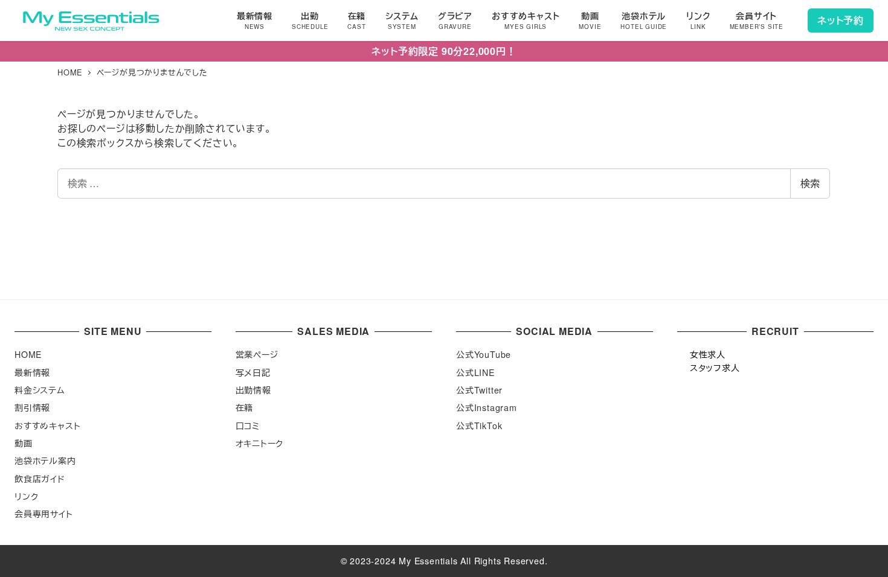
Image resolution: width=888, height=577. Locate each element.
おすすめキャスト (47, 425)
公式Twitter (479, 390)
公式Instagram (486, 407)
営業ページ (257, 354)
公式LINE (475, 372)
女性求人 (708, 354)
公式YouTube (483, 354)
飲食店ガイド (39, 479)
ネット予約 (840, 20)
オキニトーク (260, 443)
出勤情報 (253, 390)
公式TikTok (479, 425)
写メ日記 (253, 372)
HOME (28, 354)
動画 (23, 443)
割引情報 (32, 407)
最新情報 (32, 372)
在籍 (245, 407)
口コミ (248, 425)
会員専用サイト (43, 514)
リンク (26, 496)
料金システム (39, 390)
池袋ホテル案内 (45, 460)
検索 (810, 183)
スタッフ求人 (715, 368)
